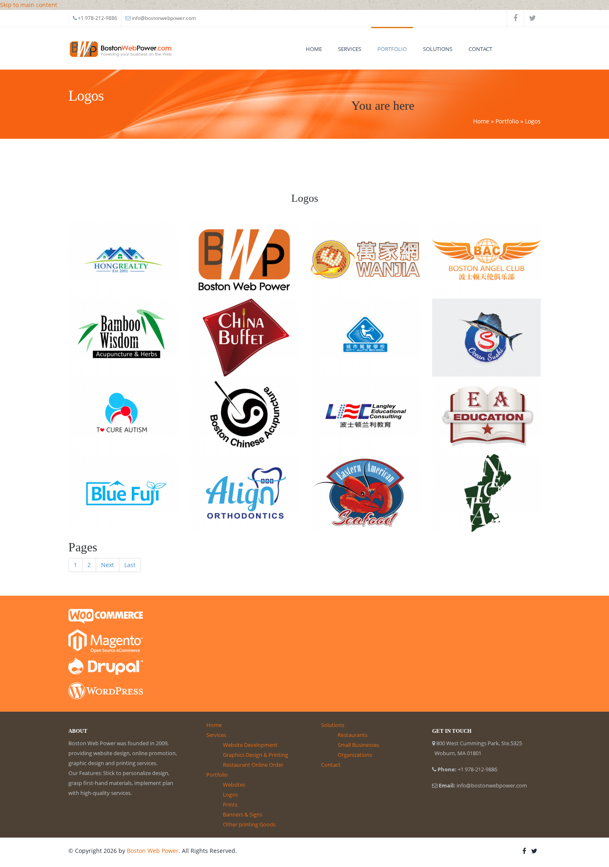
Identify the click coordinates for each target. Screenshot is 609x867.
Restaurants (352, 735)
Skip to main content (28, 5)
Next (107, 565)
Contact (480, 49)
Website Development (250, 745)
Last (129, 565)
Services (349, 49)
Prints (230, 804)
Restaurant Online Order (253, 764)
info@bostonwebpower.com (164, 18)
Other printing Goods (249, 824)
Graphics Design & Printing (255, 754)
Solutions (437, 49)
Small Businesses (358, 745)
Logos (230, 794)
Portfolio (392, 49)
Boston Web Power (153, 851)
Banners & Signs (242, 814)
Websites (234, 784)
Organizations (355, 754)
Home (314, 49)
